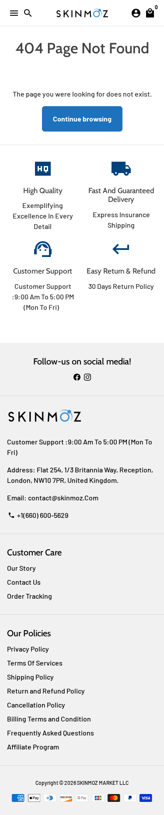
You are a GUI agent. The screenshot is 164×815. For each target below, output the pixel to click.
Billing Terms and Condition (49, 718)
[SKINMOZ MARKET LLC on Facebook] (76, 377)
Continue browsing (82, 118)
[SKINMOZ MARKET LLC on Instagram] (87, 377)
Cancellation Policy (36, 705)
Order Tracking (29, 596)
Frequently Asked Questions (50, 732)
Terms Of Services (35, 663)
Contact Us (24, 582)
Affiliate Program (33, 746)
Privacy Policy (28, 649)
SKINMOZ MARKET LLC (103, 783)
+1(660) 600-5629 (38, 515)
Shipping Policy (30, 677)
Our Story (21, 568)
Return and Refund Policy (46, 691)
